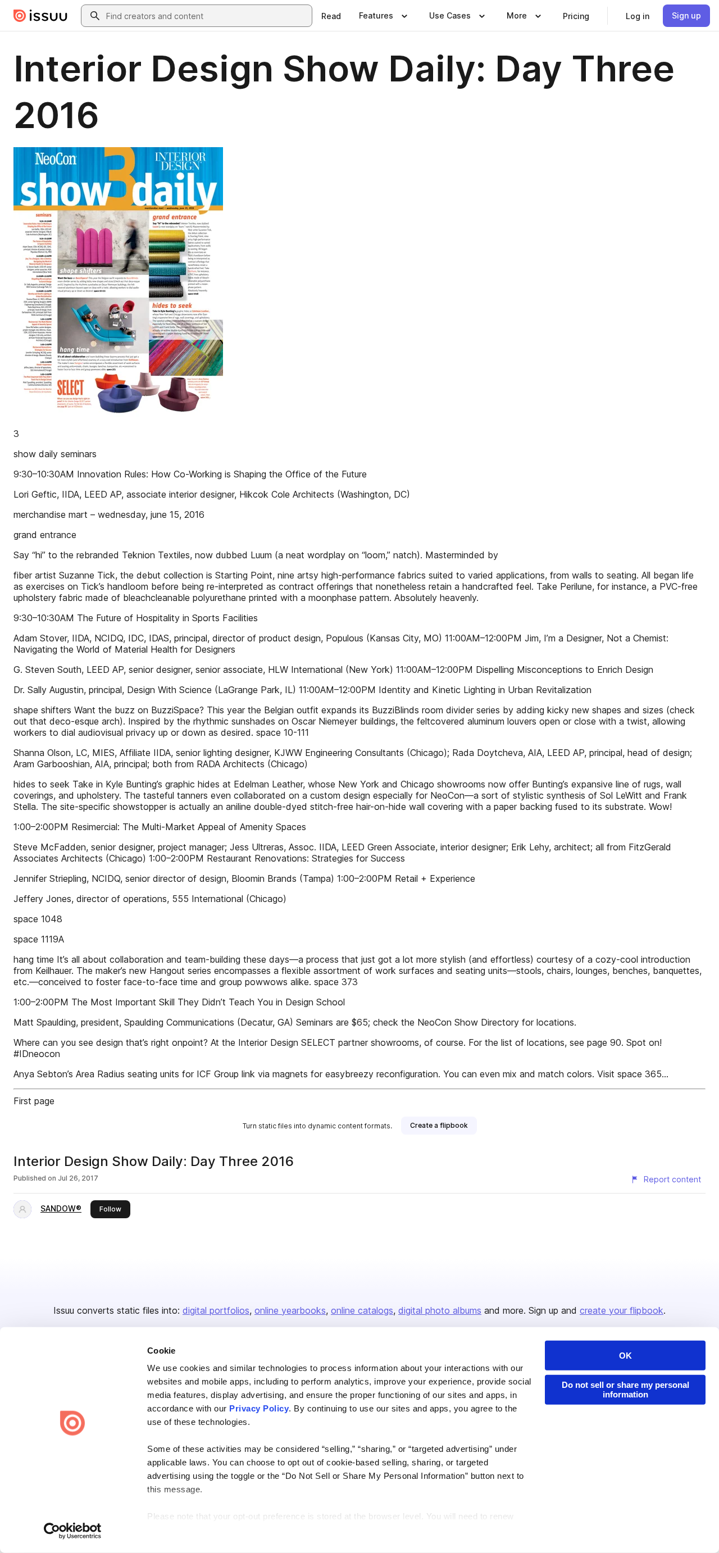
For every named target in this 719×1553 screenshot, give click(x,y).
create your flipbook (621, 1310)
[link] (331, 15)
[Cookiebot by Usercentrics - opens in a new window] (73, 1531)
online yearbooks (290, 1310)
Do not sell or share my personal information (625, 1389)
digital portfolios (216, 1310)
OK (625, 1355)
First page (33, 1100)
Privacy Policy (259, 1408)
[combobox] (206, 15)
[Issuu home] (40, 16)
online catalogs (362, 1310)
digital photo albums (439, 1310)
